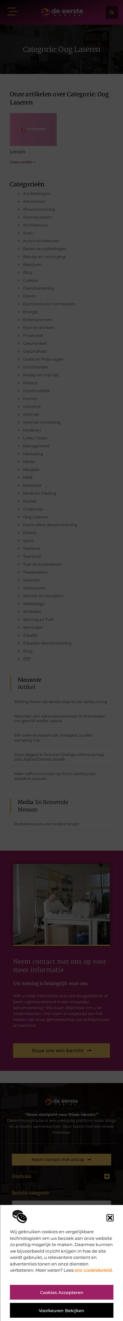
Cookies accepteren (61, 1292)
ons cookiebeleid (93, 1270)
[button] (110, 1218)
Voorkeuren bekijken (61, 1310)
